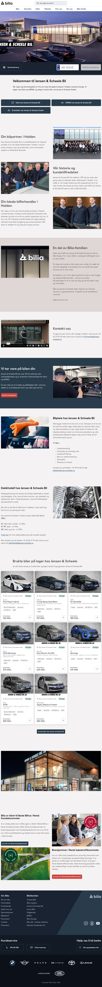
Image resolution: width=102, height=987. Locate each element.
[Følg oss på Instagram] (86, 923)
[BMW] (12, 963)
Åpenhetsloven (7, 912)
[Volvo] (40, 963)
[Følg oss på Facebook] (92, 923)
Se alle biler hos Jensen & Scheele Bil (51, 731)
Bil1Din (29, 916)
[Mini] (24, 963)
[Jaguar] (44, 973)
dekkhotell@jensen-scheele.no (20, 543)
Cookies (4, 922)
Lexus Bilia (31, 909)
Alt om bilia (5, 900)
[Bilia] (6, 3)
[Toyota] (71, 963)
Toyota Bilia (31, 900)
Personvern (5, 919)
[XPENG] (57, 963)
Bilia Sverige (32, 919)
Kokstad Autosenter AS (36, 925)
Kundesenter (6, 906)
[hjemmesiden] (95, 897)
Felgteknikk (31, 912)
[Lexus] (86, 963)
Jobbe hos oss (6, 909)
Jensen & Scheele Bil (35, 906)
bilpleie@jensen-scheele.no (64, 470)
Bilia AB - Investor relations (37, 922)
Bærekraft (5, 916)
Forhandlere (5, 903)
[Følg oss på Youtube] (98, 923)
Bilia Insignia (32, 903)
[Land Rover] (59, 973)
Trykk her (5, 535)
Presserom (5, 925)
